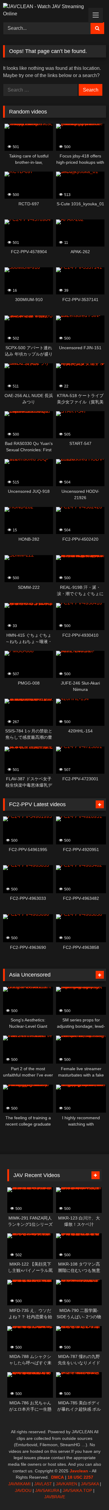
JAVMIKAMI (19, 1483)
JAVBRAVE (54, 1496)
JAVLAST (43, 1483)
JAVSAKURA (47, 1490)
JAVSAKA (90, 1483)
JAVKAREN (66, 1483)
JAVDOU (23, 1490)
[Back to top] (90, 1492)
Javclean (79, 1470)
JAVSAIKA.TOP (77, 1490)
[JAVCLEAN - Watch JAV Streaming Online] (44, 10)
